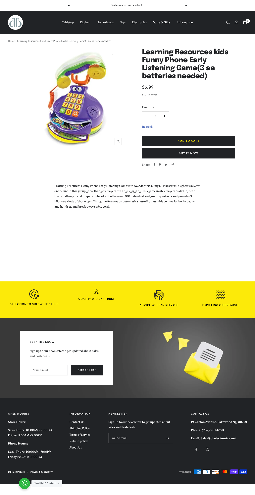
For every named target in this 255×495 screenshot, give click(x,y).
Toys (123, 22)
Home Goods (105, 22)
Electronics (139, 22)
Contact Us (77, 422)
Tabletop (68, 22)
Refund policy (79, 441)
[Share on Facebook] (154, 164)
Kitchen (85, 22)
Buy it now (188, 153)
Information (185, 22)
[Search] (228, 22)
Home (11, 41)
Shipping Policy (80, 428)
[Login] (236, 22)
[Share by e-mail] (172, 164)
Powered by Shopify (41, 471)
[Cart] (245, 22)
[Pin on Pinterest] (160, 164)
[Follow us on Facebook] (196, 449)
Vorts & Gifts (161, 22)
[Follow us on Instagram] (207, 449)
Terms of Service (80, 435)
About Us (76, 447)
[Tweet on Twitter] (166, 164)
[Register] (167, 438)
